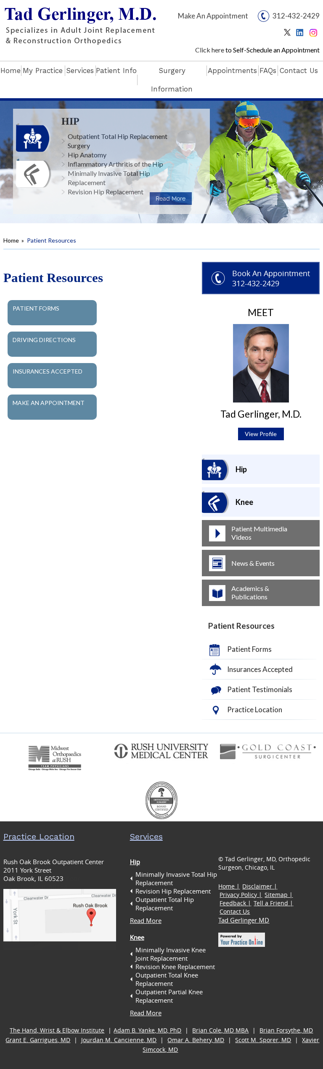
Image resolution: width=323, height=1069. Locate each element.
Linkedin (301, 34)
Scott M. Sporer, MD (263, 1040)
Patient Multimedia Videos (259, 533)
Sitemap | (279, 895)
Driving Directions (44, 339)
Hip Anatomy (87, 155)
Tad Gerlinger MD (243, 920)
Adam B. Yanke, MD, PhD (147, 1030)
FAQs (267, 70)
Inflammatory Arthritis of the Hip (115, 164)
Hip (70, 121)
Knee (244, 502)
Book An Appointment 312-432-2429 (271, 278)
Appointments (232, 70)
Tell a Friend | (273, 903)
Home (10, 70)
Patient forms (36, 308)
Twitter (289, 34)
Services (80, 70)
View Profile (261, 433)
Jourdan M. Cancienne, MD (118, 1040)
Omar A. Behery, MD (195, 1040)
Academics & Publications (250, 592)
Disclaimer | (259, 886)
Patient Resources (241, 625)
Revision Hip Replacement (105, 192)
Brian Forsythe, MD (286, 1030)
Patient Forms (249, 649)
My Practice (43, 70)
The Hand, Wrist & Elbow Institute (57, 1030)
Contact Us (299, 70)
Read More (170, 198)
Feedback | (235, 903)
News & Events (253, 563)
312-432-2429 (296, 15)
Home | (229, 886)
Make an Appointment (49, 402)
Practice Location (254, 709)
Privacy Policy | (241, 895)
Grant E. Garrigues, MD (37, 1040)
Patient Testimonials (259, 689)
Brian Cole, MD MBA (220, 1030)
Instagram (314, 34)
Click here (209, 50)
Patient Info (116, 70)
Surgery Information (172, 79)
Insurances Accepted (47, 371)
